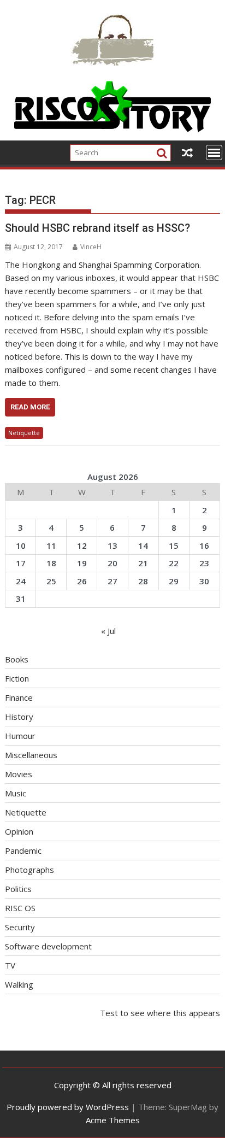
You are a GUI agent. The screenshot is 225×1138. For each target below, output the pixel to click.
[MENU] (214, 152)
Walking (19, 984)
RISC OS (20, 907)
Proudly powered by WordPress (68, 1106)
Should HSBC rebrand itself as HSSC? (97, 227)
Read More (30, 407)
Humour (20, 735)
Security (20, 927)
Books (16, 659)
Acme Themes (113, 1119)
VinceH (91, 246)
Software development (48, 946)
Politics (18, 888)
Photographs (29, 869)
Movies (18, 774)
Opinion (19, 831)
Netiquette (24, 433)
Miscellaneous (31, 754)
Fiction (17, 678)
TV (10, 965)
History (19, 716)
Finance (19, 697)
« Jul (108, 630)
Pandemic (23, 850)
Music (15, 793)
